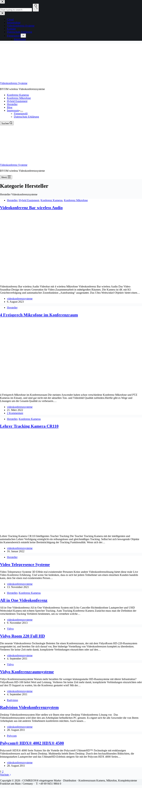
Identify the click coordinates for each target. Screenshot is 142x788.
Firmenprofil (21, 113)
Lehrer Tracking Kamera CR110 (29, 426)
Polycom (12, 735)
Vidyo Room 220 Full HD (22, 636)
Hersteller (12, 104)
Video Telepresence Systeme (25, 564)
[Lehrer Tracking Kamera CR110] (57, 530)
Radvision (12, 700)
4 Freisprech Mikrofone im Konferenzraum (39, 315)
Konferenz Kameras (18, 94)
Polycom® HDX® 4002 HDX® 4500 (32, 743)
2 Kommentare (15, 413)
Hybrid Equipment (17, 101)
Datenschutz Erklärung (26, 116)
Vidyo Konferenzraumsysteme (27, 672)
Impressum (13, 110)
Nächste (5, 774)
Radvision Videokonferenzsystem (29, 707)
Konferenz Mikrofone (19, 98)
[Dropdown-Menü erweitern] (21, 111)
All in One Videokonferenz (23, 600)
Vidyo (10, 628)
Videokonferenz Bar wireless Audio (31, 207)
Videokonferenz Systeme (13, 83)
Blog (9, 107)
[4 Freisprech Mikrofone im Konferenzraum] (52, 388)
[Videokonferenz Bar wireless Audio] (60, 280)
